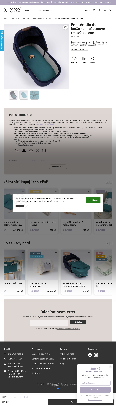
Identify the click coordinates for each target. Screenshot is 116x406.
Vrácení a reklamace (41, 368)
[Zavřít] (110, 366)
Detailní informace (79, 49)
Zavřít (103, 66)
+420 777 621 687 (15, 359)
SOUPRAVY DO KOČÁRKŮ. (45, 124)
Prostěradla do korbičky (40, 161)
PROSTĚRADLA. (87, 135)
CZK (86, 10)
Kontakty (36, 373)
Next (111, 182)
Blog (62, 364)
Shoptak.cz (65, 386)
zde (64, 201)
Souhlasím (93, 200)
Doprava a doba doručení (43, 364)
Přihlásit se (78, 322)
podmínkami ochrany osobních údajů (68, 329)
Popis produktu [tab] (20, 115)
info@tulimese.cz (15, 354)
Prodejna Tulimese (68, 359)
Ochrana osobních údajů (43, 359)
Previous (108, 182)
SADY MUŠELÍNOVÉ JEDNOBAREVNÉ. (76, 137)
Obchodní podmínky (41, 354)
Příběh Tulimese (67, 354)
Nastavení (19, 206)
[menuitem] (30, 10)
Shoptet (54, 386)
